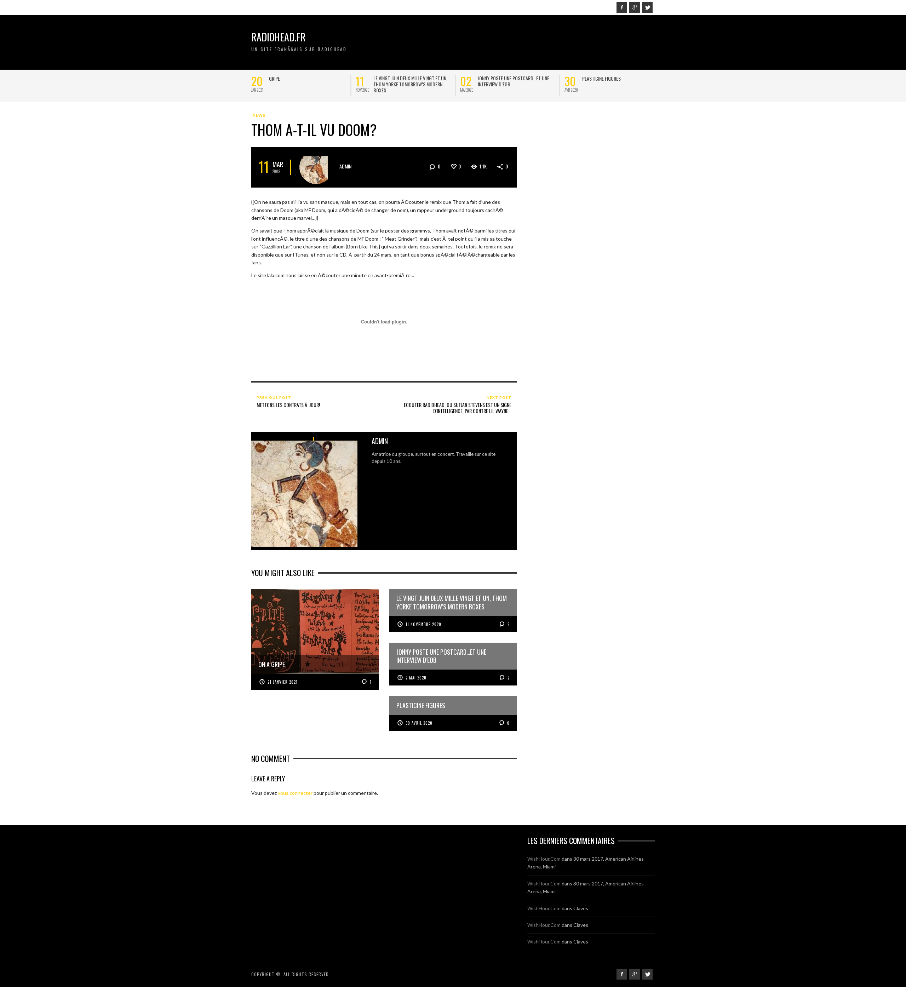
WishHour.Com (544, 859)
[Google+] (634, 7)
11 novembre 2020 (423, 624)
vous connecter (295, 793)
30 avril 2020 (419, 723)
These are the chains (395, 78)
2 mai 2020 (416, 678)
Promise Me (593, 78)
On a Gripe (279, 78)
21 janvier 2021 (283, 682)
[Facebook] (622, 7)
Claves (580, 908)
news (259, 115)
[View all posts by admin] (316, 167)
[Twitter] (647, 7)
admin (345, 166)
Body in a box (492, 78)
